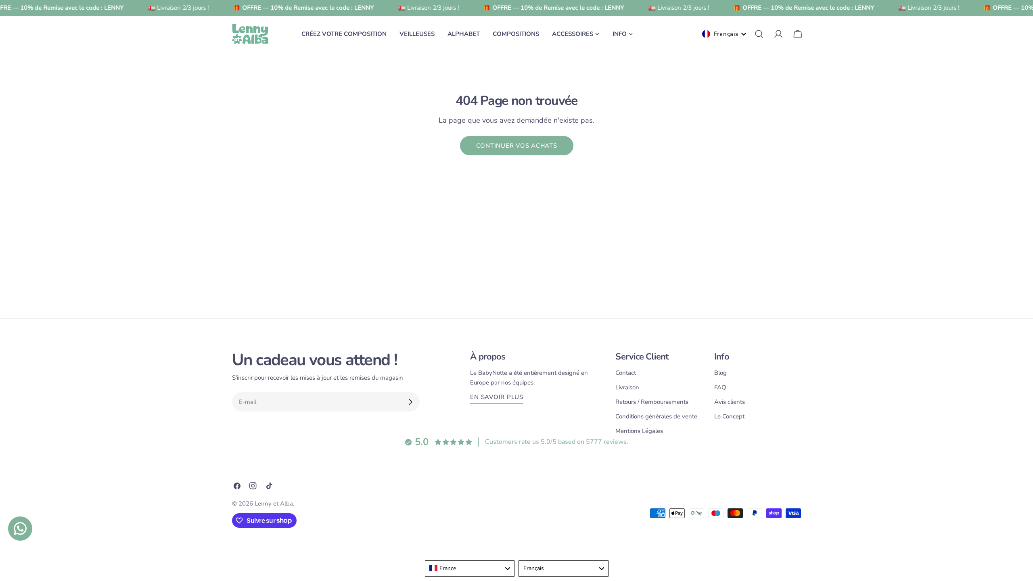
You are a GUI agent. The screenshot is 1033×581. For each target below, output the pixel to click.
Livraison (627, 387)
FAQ (720, 387)
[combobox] (470, 568)
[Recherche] (759, 34)
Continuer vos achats (516, 146)
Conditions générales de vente (656, 416)
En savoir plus (496, 397)
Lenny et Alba (274, 503)
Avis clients (729, 402)
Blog (720, 373)
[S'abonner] (410, 401)
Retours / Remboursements (651, 402)
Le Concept (729, 416)
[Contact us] (20, 528)
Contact (625, 373)
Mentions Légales (639, 431)
